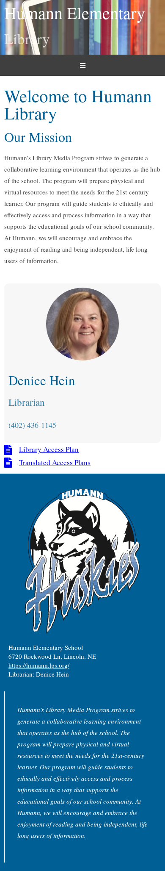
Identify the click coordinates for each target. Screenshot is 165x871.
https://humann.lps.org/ (38, 665)
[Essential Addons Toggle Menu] (82, 65)
